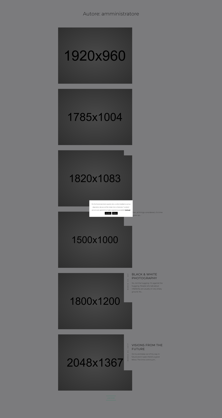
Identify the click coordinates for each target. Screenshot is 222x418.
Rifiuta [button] (115, 213)
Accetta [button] (108, 213)
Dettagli (127, 210)
